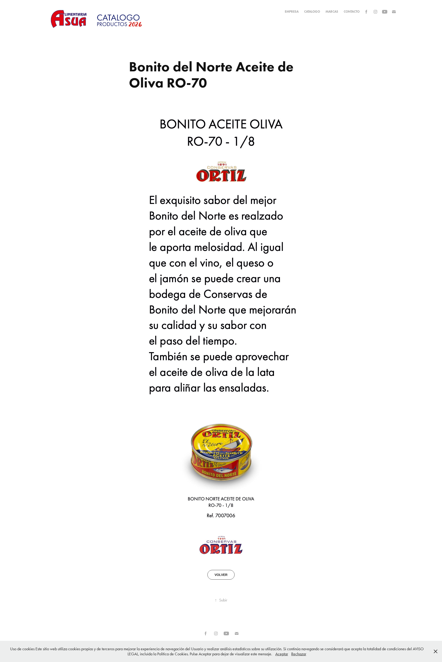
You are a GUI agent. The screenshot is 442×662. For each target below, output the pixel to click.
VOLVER (221, 575)
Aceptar (281, 653)
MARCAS (332, 12)
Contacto (352, 12)
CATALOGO (312, 12)
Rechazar (298, 653)
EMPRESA (292, 12)
